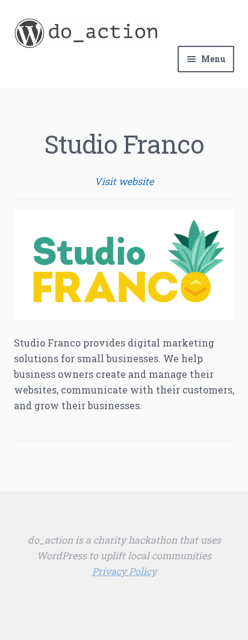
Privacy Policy (124, 571)
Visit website (124, 181)
